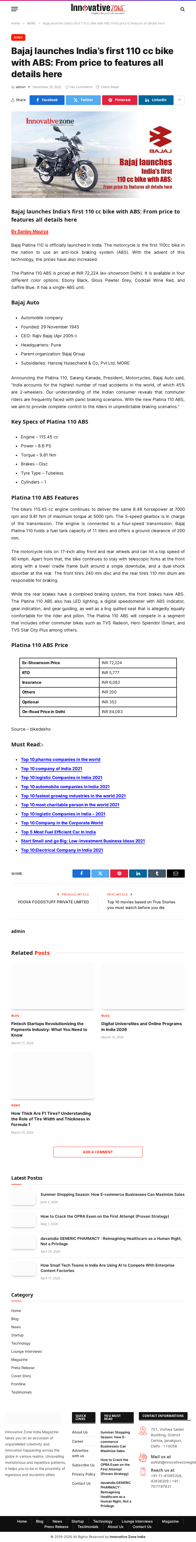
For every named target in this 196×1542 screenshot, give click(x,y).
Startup (17, 1335)
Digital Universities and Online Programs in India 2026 (141, 1026)
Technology (21, 1343)
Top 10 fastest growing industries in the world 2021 (73, 795)
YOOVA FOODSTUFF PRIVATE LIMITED (53, 902)
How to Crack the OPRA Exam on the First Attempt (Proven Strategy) (105, 1216)
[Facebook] (11, 1489)
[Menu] (14, 9)
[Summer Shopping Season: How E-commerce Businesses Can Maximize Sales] (23, 1198)
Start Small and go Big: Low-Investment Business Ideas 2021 (83, 840)
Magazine (19, 1359)
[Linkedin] (27, 1503)
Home (16, 1310)
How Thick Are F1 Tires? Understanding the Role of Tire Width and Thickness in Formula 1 (51, 1119)
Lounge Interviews (26, 1351)
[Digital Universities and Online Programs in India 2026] (143, 986)
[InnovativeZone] (98, 9)
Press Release (22, 1367)
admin (21, 87)
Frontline (18, 1384)
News (16, 1327)
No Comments (81, 87)
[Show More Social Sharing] (180, 100)
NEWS (18, 37)
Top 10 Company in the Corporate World (62, 822)
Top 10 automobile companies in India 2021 (65, 786)
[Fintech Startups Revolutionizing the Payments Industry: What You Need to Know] (53, 986)
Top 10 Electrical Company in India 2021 (62, 850)
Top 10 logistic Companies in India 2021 (61, 777)
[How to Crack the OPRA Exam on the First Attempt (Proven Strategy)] (23, 1220)
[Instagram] (44, 1489)
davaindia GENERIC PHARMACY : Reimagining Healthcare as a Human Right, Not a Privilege (111, 1241)
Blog (15, 1015)
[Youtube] (11, 1503)
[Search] (182, 9)
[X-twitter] (27, 1489)
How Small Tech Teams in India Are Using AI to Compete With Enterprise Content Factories (108, 1268)
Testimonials (21, 1392)
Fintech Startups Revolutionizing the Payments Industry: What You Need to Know (49, 1029)
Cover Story (21, 1376)
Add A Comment (98, 1152)
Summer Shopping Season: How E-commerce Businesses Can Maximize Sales (113, 1194)
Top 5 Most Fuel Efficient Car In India (58, 832)
